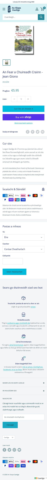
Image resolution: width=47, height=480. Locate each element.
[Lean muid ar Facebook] (4, 450)
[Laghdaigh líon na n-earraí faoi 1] (14, 99)
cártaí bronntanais (16, 345)
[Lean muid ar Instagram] (14, 450)
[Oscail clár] (4, 9)
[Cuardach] (41, 17)
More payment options (23, 123)
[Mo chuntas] (37, 9)
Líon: (5, 99)
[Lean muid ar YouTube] (19, 450)
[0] (42, 9)
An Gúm (6, 82)
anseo (33, 307)
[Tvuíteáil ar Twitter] (37, 132)
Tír (4, 232)
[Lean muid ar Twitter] (9, 450)
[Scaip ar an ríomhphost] (42, 132)
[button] (40, 478)
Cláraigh (10, 425)
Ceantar (6, 244)
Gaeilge (6, 437)
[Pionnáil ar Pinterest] (32, 132)
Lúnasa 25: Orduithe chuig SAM (23, 2)
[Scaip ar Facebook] (28, 132)
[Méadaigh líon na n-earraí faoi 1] (28, 99)
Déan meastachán (14, 271)
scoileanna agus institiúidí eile (18, 323)
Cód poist (6, 255)
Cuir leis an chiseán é (23, 108)
